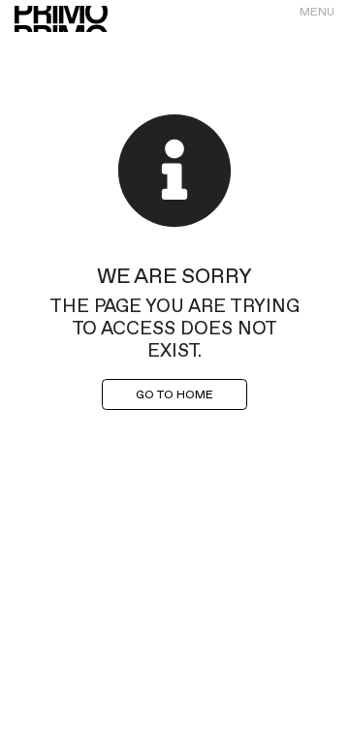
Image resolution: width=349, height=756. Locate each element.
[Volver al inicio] (61, 19)
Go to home (174, 394)
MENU (317, 11)
